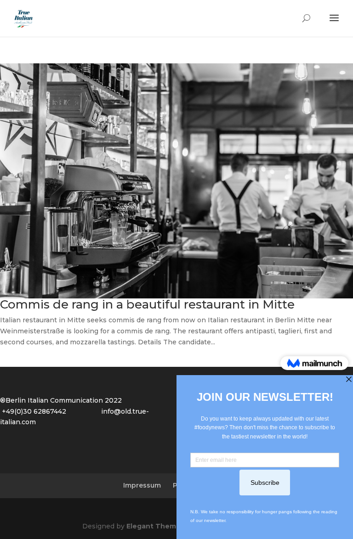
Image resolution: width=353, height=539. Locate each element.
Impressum (142, 485)
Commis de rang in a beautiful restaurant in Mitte (147, 304)
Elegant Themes (155, 526)
